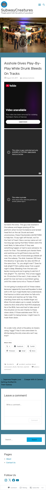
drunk (14, 367)
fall (18, 367)
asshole (28, 364)
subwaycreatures (28, 78)
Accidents (10, 364)
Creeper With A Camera (34, 379)
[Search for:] (15, 439)
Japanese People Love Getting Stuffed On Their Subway (11, 382)
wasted (26, 367)
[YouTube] (17, 480)
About (8, 459)
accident (22, 364)
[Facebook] (13, 480)
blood (34, 364)
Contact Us (10, 463)
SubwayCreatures (17, 10)
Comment (34, 420)
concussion (8, 367)
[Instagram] (6, 480)
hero (21, 367)
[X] (9, 480)
